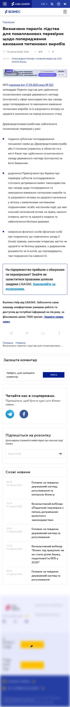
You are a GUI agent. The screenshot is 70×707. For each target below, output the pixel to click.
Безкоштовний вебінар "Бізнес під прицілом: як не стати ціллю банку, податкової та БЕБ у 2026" (48, 554)
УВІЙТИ (53, 375)
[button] (5, 4)
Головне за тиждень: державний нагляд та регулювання (46, 532)
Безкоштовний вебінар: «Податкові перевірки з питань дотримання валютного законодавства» (48, 511)
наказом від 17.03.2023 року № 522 (31, 84)
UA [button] (43, 4)
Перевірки (9, 22)
